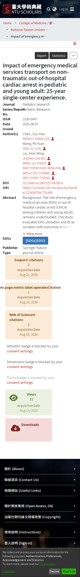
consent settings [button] (20, 351)
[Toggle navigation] (72, 8)
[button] (32, 233)
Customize (9, 571)
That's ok (69, 571)
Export (41, 55)
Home (7, 23)
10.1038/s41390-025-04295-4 (43, 182)
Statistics (58, 55)
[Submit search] (49, 9)
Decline (54, 571)
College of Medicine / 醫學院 (37, 23)
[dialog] (40, 562)
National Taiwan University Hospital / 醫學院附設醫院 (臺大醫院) (29, 29)
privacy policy (47, 564)
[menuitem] (54, 8)
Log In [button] (63, 8)
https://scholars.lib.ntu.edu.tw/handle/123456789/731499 (50, 190)
